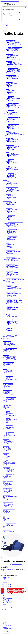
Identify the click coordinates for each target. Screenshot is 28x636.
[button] (18, 19)
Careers (4, 604)
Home (4, 578)
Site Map (5, 627)
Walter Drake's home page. (17, 564)
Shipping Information (7, 598)
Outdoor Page (8, 181)
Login (7, 25)
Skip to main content (14, 1)
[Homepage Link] (13, 34)
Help (4, 597)
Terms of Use (6, 623)
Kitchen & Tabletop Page (11, 40)
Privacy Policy (6, 624)
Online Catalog (9, 5)
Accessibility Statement (5, 1)
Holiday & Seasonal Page (11, 202)
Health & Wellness (7, 580)
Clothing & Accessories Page (12, 260)
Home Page (8, 80)
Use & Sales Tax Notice (8, 625)
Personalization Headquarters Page (13, 224)
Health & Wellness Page (11, 136)
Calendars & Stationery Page (12, 114)
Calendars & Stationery (8, 579)
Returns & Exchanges (7, 599)
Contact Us (5, 595)
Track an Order (6, 600)
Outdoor (5, 582)
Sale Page (8, 281)
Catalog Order (6, 3)
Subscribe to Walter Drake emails (7, 569)
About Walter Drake (7, 602)
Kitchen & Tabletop (7, 577)
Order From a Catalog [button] (10, 4)
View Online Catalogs (7, 601)
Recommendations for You (6, 584)
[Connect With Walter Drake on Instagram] (11, 608)
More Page (8, 314)
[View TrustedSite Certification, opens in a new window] (6, 633)
